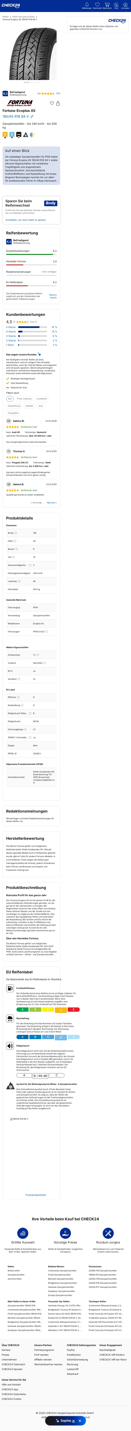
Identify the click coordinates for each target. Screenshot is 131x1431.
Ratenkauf (72, 1373)
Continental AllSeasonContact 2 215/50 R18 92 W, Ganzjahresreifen (106, 1305)
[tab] (27, 82)
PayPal (71, 1349)
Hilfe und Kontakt (11, 1384)
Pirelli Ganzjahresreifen (59, 1274)
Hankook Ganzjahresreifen (61, 1287)
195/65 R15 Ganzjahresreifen (102, 1274)
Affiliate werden (43, 1359)
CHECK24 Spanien (12, 1369)
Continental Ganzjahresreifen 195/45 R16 (25, 1309)
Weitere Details (53, 296)
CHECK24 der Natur (113, 1359)
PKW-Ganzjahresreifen (23, 16)
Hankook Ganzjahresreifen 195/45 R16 (25, 1326)
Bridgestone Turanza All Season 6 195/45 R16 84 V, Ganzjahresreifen (65, 1309)
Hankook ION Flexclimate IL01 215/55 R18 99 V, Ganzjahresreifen (106, 1322)
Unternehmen (9, 1359)
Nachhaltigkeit (107, 1349)
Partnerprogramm (44, 1349)
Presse (5, 1354)
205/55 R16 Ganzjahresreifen (103, 1283)
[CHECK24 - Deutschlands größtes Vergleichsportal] (11, 6)
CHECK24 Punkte (11, 1398)
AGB (43, 1417)
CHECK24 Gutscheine (14, 1394)
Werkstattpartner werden (48, 1364)
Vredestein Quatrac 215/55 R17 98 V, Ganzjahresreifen (106, 1318)
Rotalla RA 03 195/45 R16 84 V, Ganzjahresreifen (65, 1318)
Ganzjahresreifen (16, 1274)
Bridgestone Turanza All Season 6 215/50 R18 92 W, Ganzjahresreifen (106, 1309)
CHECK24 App (10, 1389)
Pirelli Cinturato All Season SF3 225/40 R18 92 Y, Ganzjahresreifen (106, 1313)
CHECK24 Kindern (112, 1354)
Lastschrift (73, 1369)
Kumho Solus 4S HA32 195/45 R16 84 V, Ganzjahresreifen (65, 1313)
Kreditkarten (74, 1354)
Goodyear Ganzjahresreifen (61, 1291)
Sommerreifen (15, 1279)
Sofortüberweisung (77, 1359)
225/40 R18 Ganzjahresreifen (103, 1279)
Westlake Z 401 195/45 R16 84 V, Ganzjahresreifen (65, 1330)
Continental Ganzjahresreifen (62, 1270)
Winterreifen (14, 1270)
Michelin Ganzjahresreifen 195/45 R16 (25, 1318)
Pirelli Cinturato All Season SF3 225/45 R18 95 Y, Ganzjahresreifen (106, 1326)
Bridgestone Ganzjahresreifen (62, 1283)
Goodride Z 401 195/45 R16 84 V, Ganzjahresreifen (65, 1326)
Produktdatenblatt (36, 1195)
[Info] (15, 533)
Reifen (6, 16)
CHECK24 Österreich (13, 1364)
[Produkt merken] (52, 103)
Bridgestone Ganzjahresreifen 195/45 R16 (25, 1322)
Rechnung (72, 1364)
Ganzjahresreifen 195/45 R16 (21, 1305)
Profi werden (41, 1354)
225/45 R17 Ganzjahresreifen (103, 1287)
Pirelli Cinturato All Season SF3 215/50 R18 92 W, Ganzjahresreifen (106, 1330)
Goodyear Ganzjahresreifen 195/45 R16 (25, 1330)
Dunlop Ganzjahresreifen (60, 1295)
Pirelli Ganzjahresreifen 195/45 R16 (24, 1313)
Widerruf (85, 1417)
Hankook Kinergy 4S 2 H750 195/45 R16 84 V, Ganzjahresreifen (65, 1305)
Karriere (6, 1349)
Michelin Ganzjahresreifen (61, 1279)
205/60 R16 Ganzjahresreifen (103, 1270)
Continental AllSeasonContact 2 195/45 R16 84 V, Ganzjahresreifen (65, 1322)
